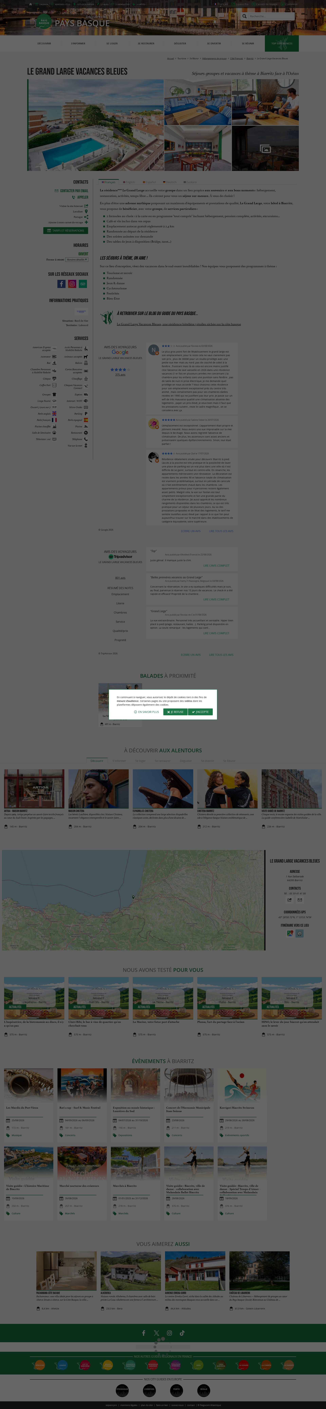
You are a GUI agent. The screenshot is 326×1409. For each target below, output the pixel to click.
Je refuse (177, 712)
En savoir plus (148, 712)
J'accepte (202, 712)
